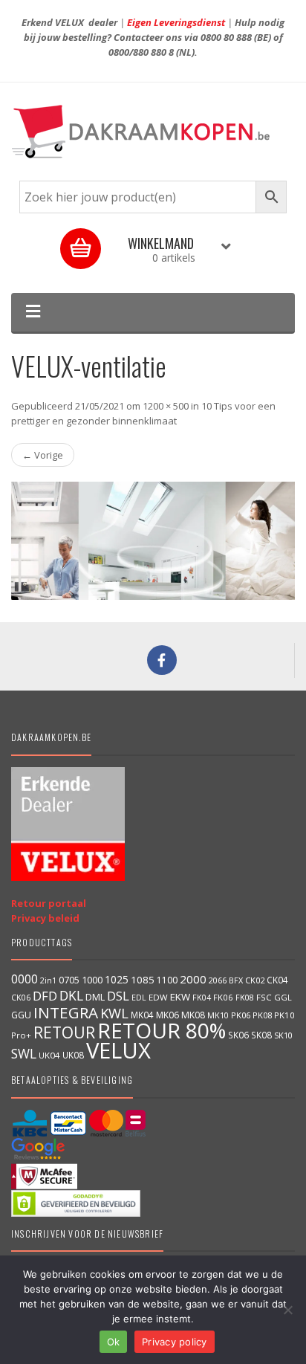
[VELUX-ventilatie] (153, 541)
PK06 (240, 1015)
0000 (24, 979)
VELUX (118, 1050)
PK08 (262, 1015)
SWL (23, 1053)
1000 (92, 979)
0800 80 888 (226, 37)
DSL (118, 995)
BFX (236, 980)
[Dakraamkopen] (153, 131)
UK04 (49, 1055)
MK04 (142, 1015)
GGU (21, 1014)
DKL (71, 995)
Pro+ (21, 1035)
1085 (142, 979)
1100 (167, 980)
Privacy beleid (45, 918)
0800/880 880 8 (141, 52)
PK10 (284, 1015)
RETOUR (64, 1032)
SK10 (283, 1035)
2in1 (48, 980)
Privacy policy (174, 1342)
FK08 (244, 997)
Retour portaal (48, 903)
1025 (116, 979)
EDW (158, 997)
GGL (283, 997)
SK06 (238, 1035)
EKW (180, 996)
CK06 (20, 997)
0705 (69, 980)
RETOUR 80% (161, 1030)
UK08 (73, 1055)
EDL (138, 997)
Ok (113, 1342)
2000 (193, 979)
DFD (45, 995)
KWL (114, 1012)
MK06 (167, 1015)
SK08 (261, 1035)
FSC (264, 997)
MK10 (218, 1015)
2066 (218, 980)
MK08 (193, 1015)
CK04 (277, 980)
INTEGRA (65, 1012)
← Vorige (42, 455)
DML (95, 996)
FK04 (201, 997)
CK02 (254, 980)
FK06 (223, 997)
